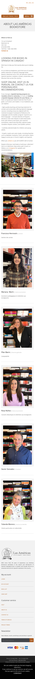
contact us (11, 141)
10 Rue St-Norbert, (17, 662)
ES (33, 3)
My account (6, 574)
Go (31, 640)
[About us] (17, 165)
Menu (27, 16)
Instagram (12, 148)
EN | (30, 3)
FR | (27, 3)
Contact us (4, 51)
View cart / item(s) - (10, 16)
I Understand (17, 673)
